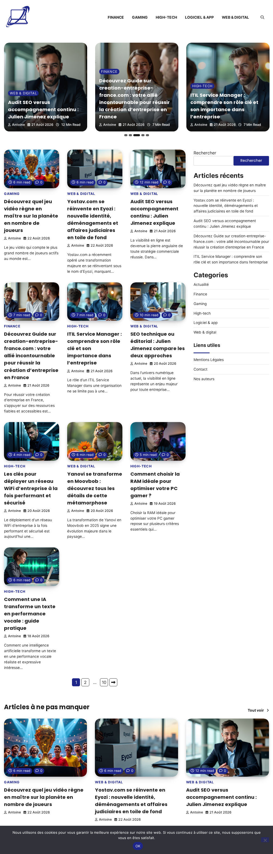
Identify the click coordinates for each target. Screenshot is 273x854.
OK (137, 846)
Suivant (113, 682)
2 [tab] (130, 135)
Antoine (18, 125)
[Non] (265, 839)
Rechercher (205, 152)
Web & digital (235, 17)
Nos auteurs (204, 379)
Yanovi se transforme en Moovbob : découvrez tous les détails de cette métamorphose (94, 488)
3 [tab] (136, 135)
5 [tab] (147, 135)
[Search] (262, 17)
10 (104, 682)
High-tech (166, 17)
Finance (116, 17)
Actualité (201, 284)
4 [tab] (142, 135)
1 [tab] (125, 135)
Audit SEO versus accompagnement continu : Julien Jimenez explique (43, 109)
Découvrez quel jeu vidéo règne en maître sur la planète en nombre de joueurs (31, 216)
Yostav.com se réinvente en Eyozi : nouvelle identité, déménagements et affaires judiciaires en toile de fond (226, 206)
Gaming (140, 17)
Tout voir (256, 710)
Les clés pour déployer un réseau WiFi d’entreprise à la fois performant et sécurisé (31, 488)
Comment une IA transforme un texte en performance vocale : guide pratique (29, 613)
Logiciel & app (199, 17)
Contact (200, 369)
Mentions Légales (209, 360)
